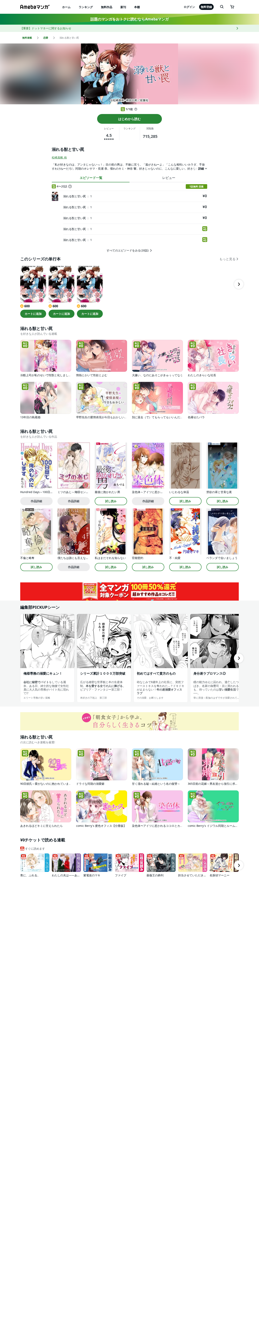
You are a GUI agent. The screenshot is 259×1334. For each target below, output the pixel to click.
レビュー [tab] (168, 177)
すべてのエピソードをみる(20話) (128, 250)
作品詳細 (36, 501)
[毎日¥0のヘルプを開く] (135, 109)
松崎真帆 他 (59, 157)
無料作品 (106, 7)
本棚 (137, 7)
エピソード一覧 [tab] (91, 177)
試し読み (111, 501)
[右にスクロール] (239, 284)
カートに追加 (33, 314)
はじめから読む (129, 119)
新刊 (123, 7)
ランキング (86, 7)
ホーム (66, 7)
